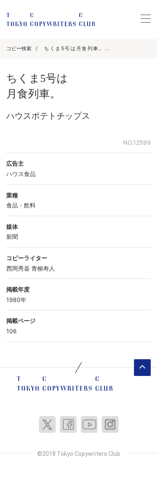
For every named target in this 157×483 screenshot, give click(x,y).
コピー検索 (18, 48)
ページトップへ (142, 367)
